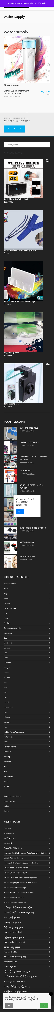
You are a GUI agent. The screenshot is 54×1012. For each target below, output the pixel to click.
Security (7, 756)
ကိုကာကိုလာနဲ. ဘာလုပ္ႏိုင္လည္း (17, 971)
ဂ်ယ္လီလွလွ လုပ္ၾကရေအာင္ (14, 937)
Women (7, 811)
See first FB (14, 128)
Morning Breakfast (11, 952)
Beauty (6, 96)
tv (5, 791)
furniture (7, 662)
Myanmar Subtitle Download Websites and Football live (25, 853)
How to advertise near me (14, 897)
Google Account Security (13, 858)
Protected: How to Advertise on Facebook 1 (21, 863)
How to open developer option (16, 868)
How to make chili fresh (13, 932)
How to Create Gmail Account (15, 873)
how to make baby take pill (14, 942)
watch (6, 806)
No (9, 1005)
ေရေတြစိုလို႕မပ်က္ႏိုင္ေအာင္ (17, 986)
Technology (8, 776)
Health (17, 96)
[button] (11, 85)
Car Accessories (10, 608)
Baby (6, 588)
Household (8, 707)
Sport (6, 766)
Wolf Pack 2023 (9, 838)
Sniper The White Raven (13, 848)
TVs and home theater (12, 796)
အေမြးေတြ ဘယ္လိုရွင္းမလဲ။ (15, 991)
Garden (7, 677)
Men (5, 727)
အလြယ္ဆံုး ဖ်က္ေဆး (12, 922)
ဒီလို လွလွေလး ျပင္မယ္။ (13, 927)
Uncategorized (9, 801)
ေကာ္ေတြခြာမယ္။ (12, 917)
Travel (6, 786)
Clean (6, 618)
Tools (6, 781)
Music (6, 742)
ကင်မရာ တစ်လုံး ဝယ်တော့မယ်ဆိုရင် (18, 907)
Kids (5, 712)
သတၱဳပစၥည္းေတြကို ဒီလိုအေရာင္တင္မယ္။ (20, 976)
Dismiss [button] (43, 3)
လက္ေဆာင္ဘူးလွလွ (12, 947)
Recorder (7, 751)
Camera (7, 603)
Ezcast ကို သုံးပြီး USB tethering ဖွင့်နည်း (19, 912)
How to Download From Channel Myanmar (20, 877)
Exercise (7, 648)
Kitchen (7, 717)
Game (6, 672)
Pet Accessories (10, 747)
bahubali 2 (8, 843)
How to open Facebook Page (15, 887)
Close (20, 512)
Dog (5, 638)
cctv (5, 613)
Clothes (7, 623)
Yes (44, 1005)
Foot (6, 658)
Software (7, 761)
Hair (5, 697)
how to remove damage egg (15, 957)
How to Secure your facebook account (19, 892)
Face (5, 653)
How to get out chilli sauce (14, 981)
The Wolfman (9, 833)
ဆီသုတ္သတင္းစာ (10, 962)
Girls (12, 96)
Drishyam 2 (8, 828)
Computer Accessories (12, 628)
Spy (5, 771)
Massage (7, 722)
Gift (5, 682)
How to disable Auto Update (15, 902)
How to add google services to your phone (20, 882)
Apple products (10, 583)
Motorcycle (8, 737)
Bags (6, 593)
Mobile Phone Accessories (14, 732)
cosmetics (8, 633)
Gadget (7, 667)
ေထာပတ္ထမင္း (10, 966)
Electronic (8, 643)
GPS (5, 692)
